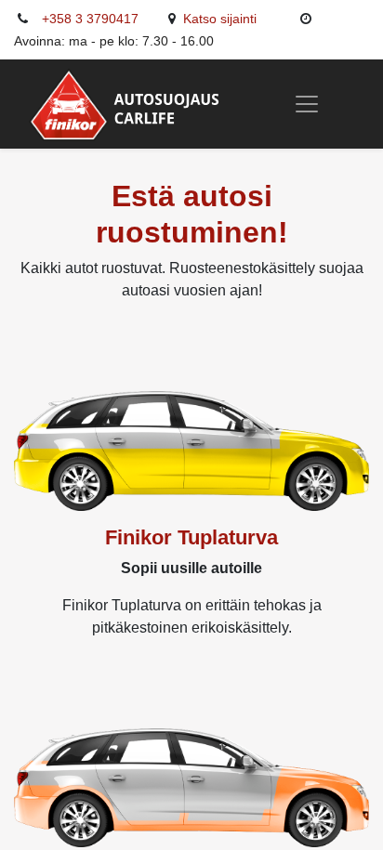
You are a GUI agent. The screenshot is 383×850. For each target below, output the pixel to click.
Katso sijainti (221, 18)
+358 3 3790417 (90, 18)
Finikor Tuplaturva (191, 537)
